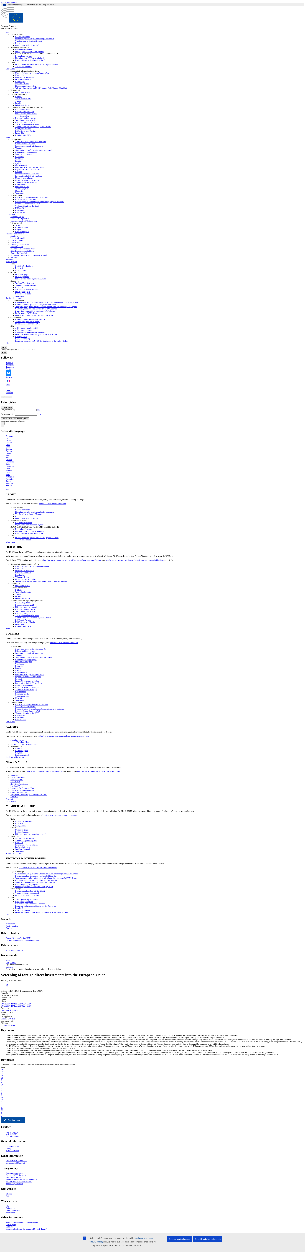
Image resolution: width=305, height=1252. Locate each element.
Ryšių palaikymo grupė (24, 330)
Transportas (19, 193)
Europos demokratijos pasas (25, 118)
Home (8, 960)
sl (1, 1112)
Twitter (9, 369)
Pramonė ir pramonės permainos (27, 174)
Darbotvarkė (10, 214)
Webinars (18, 225)
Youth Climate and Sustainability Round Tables (33, 127)
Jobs (7, 1206)
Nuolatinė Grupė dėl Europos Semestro (30, 332)
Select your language (9, 421)
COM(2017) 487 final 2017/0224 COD (16, 1004)
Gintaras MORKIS (8, 1019)
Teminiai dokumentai (23, 99)
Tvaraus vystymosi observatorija (27, 322)
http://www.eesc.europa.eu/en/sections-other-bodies (38, 868)
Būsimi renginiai (21, 227)
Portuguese (10, 477)
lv (1, 1093)
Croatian (9, 460)
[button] (13, 1120)
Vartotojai (19, 148)
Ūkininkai (19, 287)
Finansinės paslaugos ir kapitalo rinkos (29, 167)
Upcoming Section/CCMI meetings (23, 221)
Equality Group (21, 337)
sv (2, 1116)
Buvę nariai (19, 268)
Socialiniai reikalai (22, 187)
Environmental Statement (15, 1163)
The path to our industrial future (27, 124)
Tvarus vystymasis (22, 189)
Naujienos (14, 236)
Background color (8, 414)
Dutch (8, 473)
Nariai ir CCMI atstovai (24, 266)
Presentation (24, 116)
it (1, 1090)
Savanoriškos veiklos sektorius (26, 290)
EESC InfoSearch (12, 1151)
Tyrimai (18, 101)
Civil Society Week (22, 109)
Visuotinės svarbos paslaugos (26, 182)
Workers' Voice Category (24, 283)
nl (1, 1101)
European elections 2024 (24, 112)
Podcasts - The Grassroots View (22, 249)
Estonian (9, 451)
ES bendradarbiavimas (23, 56)
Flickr (8, 385)
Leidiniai (18, 97)
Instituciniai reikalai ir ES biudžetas (28, 176)
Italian (8, 464)
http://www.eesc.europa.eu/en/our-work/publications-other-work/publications (134, 560)
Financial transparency (14, 1177)
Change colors (7, 407)
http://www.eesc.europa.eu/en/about (52, 504)
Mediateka (14, 257)
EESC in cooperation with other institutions (22, 1223)
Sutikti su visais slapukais (179, 1239)
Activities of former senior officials (19, 1182)
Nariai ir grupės (11, 262)
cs (2, 1073)
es (2, 1071)
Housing (18, 172)
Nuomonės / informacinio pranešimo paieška (32, 73)
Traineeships (10, 1208)
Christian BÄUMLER (9, 1010)
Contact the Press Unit (18, 253)
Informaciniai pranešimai (24, 77)
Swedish (9, 485)
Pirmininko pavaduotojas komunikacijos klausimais (34, 39)
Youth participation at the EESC (27, 206)
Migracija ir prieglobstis (24, 178)
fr (1, 1086)
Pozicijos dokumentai (23, 79)
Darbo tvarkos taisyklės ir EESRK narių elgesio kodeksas (36, 64)
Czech (8, 438)
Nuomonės (19, 75)
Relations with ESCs (23, 135)
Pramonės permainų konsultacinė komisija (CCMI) (34, 315)
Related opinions (12, 926)
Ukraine (9, 343)
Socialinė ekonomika (23, 294)
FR (7, 987)
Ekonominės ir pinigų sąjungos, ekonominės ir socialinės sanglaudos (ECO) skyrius (46, 302)
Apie (7, 32)
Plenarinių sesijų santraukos (25, 86)
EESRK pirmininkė (22, 37)
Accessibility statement (14, 1184)
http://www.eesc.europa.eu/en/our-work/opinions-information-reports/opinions (72, 560)
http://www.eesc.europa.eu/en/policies (64, 643)
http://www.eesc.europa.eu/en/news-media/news (45, 771)
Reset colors (18, 419)
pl (1, 1103)
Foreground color (7, 410)
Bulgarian (9, 436)
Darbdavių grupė (21, 274)
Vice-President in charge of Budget (28, 41)
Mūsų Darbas (11, 963)
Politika (8, 137)
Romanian (9, 479)
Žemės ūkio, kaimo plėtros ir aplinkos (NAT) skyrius (35, 311)
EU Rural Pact (20, 212)
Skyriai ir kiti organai (14, 298)
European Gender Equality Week (27, 204)
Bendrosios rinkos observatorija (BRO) (30, 320)
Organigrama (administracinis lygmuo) (29, 52)
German (9, 443)
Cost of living (20, 210)
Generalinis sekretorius (23, 49)
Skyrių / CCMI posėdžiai (19, 219)
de (2, 1078)
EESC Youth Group (22, 339)
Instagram (10, 365)
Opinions (9, 967)
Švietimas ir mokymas (23, 154)
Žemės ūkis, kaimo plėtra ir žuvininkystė (30, 142)
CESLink (9, 1227)
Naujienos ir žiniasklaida (15, 234)
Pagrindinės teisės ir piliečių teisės (28, 169)
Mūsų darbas (10, 69)
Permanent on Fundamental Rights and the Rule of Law (36, 335)
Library (8, 1148)
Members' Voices (16, 247)
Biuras (17, 43)
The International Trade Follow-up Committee (23, 940)
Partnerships (19, 133)
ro (2, 1108)
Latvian (8, 468)
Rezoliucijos (20, 82)
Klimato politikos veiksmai (25, 144)
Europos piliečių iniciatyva (25, 122)
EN (7, 985)
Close (26, 419)
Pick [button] (38, 410)
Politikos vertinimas (22, 105)
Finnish (8, 453)
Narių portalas (20, 270)
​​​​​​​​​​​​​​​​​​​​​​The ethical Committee (23, 67)
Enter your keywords (9, 350)
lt (1, 1095)
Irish (7, 458)
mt (2, 1099)
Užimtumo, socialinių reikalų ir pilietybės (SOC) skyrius (36, 309)
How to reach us (12, 1132)
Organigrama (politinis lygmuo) (27, 45)
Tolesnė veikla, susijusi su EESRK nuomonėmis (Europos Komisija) (41, 88)
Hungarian (10, 462)
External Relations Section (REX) (18, 938)
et (1, 1080)
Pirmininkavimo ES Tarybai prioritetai (29, 58)
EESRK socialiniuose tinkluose (22, 251)
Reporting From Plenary (19, 244)
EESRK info (15, 242)
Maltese (9, 470)
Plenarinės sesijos (17, 217)
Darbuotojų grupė (22, 277)
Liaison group (11, 1225)
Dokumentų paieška (22, 92)
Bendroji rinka (20, 184)
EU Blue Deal (20, 208)
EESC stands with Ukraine (25, 131)
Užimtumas (19, 157)
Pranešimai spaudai (17, 238)
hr (2, 1088)
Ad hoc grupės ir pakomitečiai (26, 328)
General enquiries (12, 1136)
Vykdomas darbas (22, 84)
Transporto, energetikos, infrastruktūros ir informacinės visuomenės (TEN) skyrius (46, 307)
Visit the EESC (11, 1134)
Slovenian (9, 483)
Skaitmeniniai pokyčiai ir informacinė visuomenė (33, 150)
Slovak (8, 481)
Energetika (19, 159)
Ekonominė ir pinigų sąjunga (26, 152)
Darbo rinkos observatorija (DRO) (28, 324)
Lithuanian (10, 466)
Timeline (9, 928)
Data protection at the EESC (16, 1161)
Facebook (10, 367)
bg (2, 1069)
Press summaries (16, 240)
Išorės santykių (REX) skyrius (26, 313)
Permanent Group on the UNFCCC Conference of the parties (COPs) (41, 341)
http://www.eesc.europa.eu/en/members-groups (60, 815)
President (9, 259)
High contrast (6, 397)
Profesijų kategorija (22, 292)
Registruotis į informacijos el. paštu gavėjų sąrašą (28, 255)
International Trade (8, 1025)
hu (2, 1097)
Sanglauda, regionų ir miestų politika (29, 146)
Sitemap (9, 1194)
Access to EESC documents (16, 1175)
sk (2, 1110)
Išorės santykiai (21, 165)
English (8, 447)
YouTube (9, 393)
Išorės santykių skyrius (14, 950)
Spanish (9, 449)
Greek (8, 445)
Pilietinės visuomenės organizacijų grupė (30, 279)
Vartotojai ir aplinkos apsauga (26, 285)
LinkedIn (9, 363)
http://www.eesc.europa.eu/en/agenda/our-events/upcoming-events (64, 736)
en (2, 1084)
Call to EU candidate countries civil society (31, 197)
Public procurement (13, 1210)
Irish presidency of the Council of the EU (30, 60)
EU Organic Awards (23, 129)
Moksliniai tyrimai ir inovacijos (27, 180)
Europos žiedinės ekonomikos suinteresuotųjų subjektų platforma (39, 202)
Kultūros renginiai (22, 232)
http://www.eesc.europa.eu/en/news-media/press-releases (98, 771)
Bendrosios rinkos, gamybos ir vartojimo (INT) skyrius (35, 305)
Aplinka (18, 163)
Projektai (18, 103)
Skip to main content (8, 2)
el (1, 1082)
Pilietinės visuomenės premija (26, 114)
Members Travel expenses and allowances (21, 1179)
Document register (13, 1146)
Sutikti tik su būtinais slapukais (208, 1239)
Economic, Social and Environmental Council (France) (26, 1229)
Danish (8, 440)
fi (1, 1114)
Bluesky (9, 377)
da (2, 1075)
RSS (7, 1196)
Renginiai (19, 229)
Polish (8, 475)
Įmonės (18, 161)
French (8, 455)
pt (1, 1105)
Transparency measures (14, 1173)
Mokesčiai (19, 191)
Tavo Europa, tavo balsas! (25, 120)
